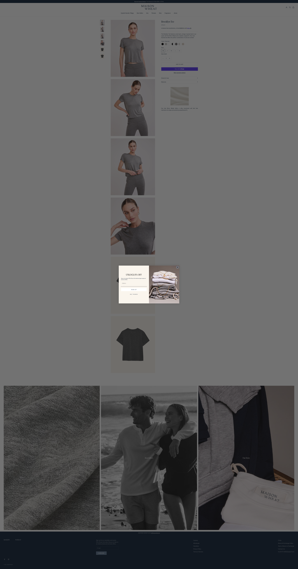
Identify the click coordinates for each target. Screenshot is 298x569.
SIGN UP (134, 289)
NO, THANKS (134, 294)
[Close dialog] (177, 267)
